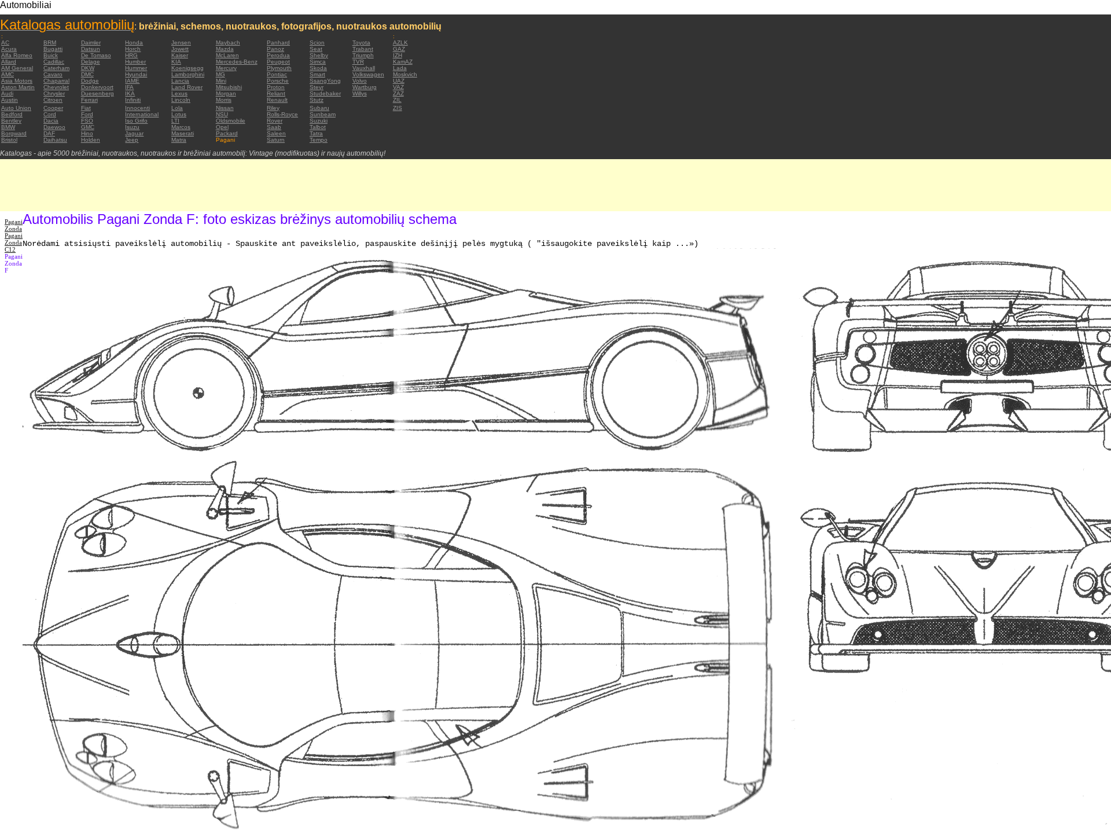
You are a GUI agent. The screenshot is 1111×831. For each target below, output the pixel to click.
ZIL (397, 100)
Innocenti (137, 108)
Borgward (14, 133)
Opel (222, 127)
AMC (7, 74)
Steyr (316, 87)
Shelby (319, 55)
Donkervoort (97, 87)
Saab (274, 127)
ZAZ (398, 93)
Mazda (225, 49)
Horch (133, 49)
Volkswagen (368, 74)
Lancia (180, 81)
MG (220, 74)
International (142, 114)
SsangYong (325, 81)
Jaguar (134, 133)
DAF (49, 133)
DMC (87, 74)
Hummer (136, 68)
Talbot (318, 127)
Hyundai (136, 74)
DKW (87, 68)
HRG (131, 55)
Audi (7, 93)
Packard (227, 133)
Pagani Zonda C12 (14, 242)
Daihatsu (55, 140)
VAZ (398, 87)
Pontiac (277, 74)
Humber (135, 61)
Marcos (180, 127)
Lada (400, 68)
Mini (221, 81)
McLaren (227, 55)
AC (5, 42)
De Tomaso (96, 55)
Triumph (363, 55)
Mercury (226, 68)
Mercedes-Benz (236, 61)
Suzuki (319, 120)
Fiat (86, 108)
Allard (8, 61)
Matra (178, 140)
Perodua (278, 55)
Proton (276, 87)
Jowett (180, 49)
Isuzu (132, 127)
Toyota (361, 42)
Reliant (276, 93)
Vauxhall (363, 68)
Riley (273, 108)
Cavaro (52, 74)
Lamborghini (187, 74)
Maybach (228, 42)
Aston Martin (18, 87)
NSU (222, 114)
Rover (274, 120)
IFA (129, 87)
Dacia (50, 120)
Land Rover (187, 87)
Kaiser (179, 55)
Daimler (91, 42)
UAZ (398, 81)
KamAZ (403, 61)
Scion (317, 42)
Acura (9, 49)
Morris (223, 100)
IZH (397, 55)
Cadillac (53, 61)
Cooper (53, 108)
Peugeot (278, 61)
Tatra (316, 133)
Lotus (178, 114)
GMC (87, 127)
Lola (177, 108)
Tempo (319, 140)
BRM (49, 42)
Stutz (316, 100)
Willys (359, 93)
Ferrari (89, 100)
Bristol (9, 140)
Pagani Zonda (14, 225)
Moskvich (405, 74)
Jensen (181, 42)
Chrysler (54, 93)
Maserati (182, 133)
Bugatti (52, 49)
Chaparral (56, 81)
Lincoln (180, 100)
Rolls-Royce (282, 114)
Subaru (319, 108)
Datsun (90, 49)
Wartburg (364, 87)
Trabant (362, 49)
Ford (87, 114)
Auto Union (16, 108)
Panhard (278, 42)
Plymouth (279, 68)
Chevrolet (56, 87)
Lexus (179, 93)
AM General (17, 68)
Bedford (12, 114)
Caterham (56, 68)
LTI (175, 120)
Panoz (275, 49)
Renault (277, 100)
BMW (8, 127)
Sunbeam (323, 114)
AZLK (400, 42)
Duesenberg (97, 93)
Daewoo (54, 127)
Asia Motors (16, 81)
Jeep (131, 140)
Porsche (278, 81)
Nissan (225, 108)
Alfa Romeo (16, 55)
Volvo (359, 81)
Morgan (226, 93)
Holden (90, 140)
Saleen (276, 133)
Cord (49, 114)
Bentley (11, 120)
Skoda (318, 68)
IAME (132, 81)
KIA (176, 61)
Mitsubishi (229, 87)
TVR (358, 61)
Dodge (90, 81)
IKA (130, 93)
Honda (134, 42)
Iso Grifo (136, 120)
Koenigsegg (187, 68)
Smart (317, 74)
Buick (50, 55)
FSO (87, 120)
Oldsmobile (230, 120)
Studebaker (325, 93)
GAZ (399, 49)
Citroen (52, 100)
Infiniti (133, 100)
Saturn (276, 140)
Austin (9, 100)
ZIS (397, 108)
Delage (90, 61)
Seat (316, 49)
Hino (87, 133)
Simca (318, 61)
